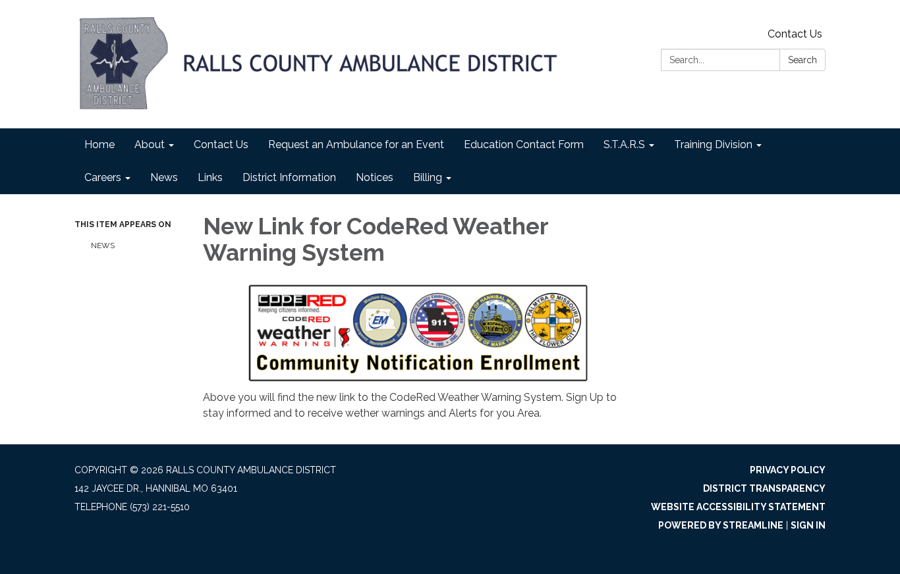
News (103, 245)
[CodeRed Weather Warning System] (418, 332)
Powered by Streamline (720, 525)
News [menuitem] (164, 177)
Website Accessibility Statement (738, 507)
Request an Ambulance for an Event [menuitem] (356, 144)
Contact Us (795, 34)
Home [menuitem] (99, 144)
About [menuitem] (149, 144)
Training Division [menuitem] (713, 144)
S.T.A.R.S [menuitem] (624, 144)
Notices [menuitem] (374, 177)
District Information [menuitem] (289, 177)
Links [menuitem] (210, 177)
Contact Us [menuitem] (221, 144)
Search (802, 60)
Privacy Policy (788, 470)
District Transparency (764, 488)
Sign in (808, 525)
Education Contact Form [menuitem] (524, 144)
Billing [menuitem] (427, 177)
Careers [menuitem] (102, 177)
